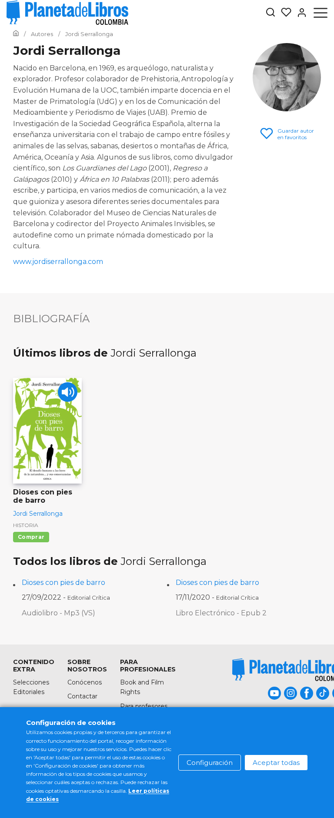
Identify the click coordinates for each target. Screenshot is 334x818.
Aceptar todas (276, 762)
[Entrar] (299, 12)
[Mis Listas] (283, 12)
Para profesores (143, 706)
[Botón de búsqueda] (270, 13)
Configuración (210, 762)
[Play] (67, 392)
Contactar (82, 696)
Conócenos (84, 682)
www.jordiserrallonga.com (58, 261)
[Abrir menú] (320, 12)
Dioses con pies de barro (63, 582)
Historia (25, 525)
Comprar (31, 537)
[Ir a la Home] (16, 33)
